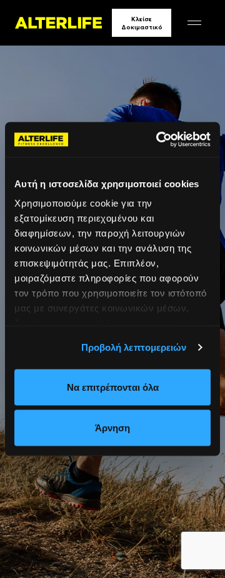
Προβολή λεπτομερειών (134, 347)
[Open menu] (194, 23)
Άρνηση (112, 428)
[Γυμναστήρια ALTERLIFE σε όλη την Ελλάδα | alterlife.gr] (58, 22)
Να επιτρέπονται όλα (113, 386)
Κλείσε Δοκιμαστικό (141, 23)
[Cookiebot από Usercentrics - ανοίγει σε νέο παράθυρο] (159, 140)
